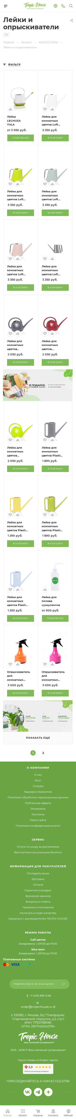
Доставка (38, 879)
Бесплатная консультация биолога (38, 852)
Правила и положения (38, 907)
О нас (38, 774)
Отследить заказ (38, 873)
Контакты (38, 814)
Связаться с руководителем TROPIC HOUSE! (38, 918)
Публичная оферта (38, 803)
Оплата (38, 884)
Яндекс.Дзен (48, 1092)
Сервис (38, 839)
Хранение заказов (38, 896)
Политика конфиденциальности (38, 825)
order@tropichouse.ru (36, 1007)
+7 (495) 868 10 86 (40, 995)
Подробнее (20, 137)
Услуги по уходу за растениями (38, 846)
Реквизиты (38, 808)
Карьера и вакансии (38, 791)
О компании (38, 767)
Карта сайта (38, 820)
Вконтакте (27, 1092)
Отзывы (38, 786)
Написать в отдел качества (38, 913)
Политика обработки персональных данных (38, 797)
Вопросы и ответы (38, 901)
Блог (38, 780)
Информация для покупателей (38, 866)
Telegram (38, 1092)
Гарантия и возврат (38, 890)
